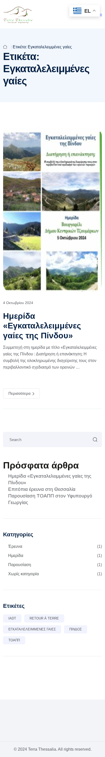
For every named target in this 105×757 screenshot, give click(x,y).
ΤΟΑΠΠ (14, 640)
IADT (12, 618)
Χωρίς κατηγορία (55, 574)
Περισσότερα (19, 393)
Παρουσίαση (55, 565)
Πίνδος (75, 629)
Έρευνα (55, 546)
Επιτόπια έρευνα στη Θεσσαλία (41, 489)
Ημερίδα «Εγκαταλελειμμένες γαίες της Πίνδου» (42, 325)
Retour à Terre (44, 618)
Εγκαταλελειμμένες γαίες (32, 629)
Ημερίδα (55, 555)
